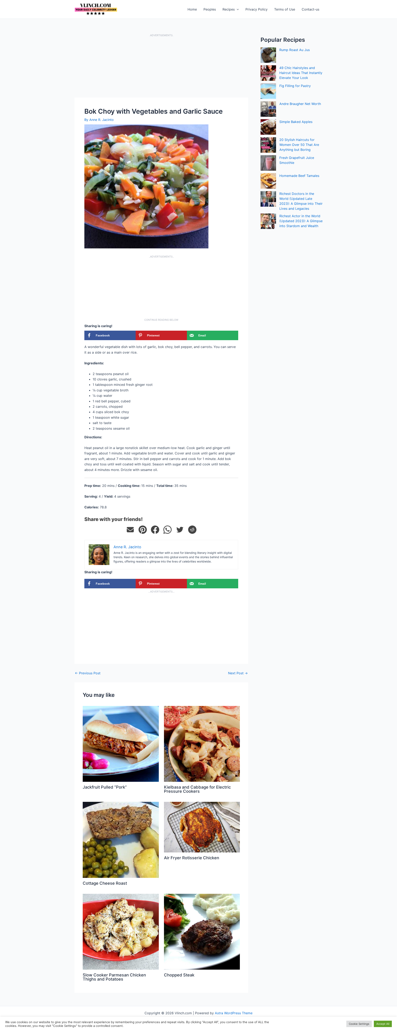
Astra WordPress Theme (233, 1013)
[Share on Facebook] (155, 530)
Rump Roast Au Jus (294, 50)
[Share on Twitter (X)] (180, 530)
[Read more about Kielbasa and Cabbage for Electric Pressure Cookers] (202, 743)
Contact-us (310, 9)
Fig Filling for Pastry (295, 86)
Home (192, 9)
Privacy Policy (256, 9)
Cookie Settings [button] (359, 1023)
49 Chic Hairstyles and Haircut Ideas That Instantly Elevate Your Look (300, 73)
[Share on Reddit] (192, 530)
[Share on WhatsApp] (167, 530)
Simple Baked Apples (295, 122)
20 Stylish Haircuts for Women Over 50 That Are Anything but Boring (299, 145)
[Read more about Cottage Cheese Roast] (121, 839)
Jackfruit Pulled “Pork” (105, 787)
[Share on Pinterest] (143, 530)
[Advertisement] (161, 67)
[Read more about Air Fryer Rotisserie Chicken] (202, 827)
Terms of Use (284, 9)
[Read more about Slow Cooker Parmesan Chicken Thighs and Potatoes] (121, 931)
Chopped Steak (179, 975)
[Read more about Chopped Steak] (202, 931)
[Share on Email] (130, 530)
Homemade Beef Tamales (299, 176)
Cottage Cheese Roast (105, 883)
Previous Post (87, 673)
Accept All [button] (382, 1023)
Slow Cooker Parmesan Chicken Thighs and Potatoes (114, 977)
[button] (237, 9)
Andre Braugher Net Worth (300, 104)
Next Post (238, 673)
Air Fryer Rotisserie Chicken (191, 857)
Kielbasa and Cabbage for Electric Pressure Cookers (197, 789)
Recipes (228, 9)
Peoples (209, 9)
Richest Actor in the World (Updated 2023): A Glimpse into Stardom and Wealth (301, 221)
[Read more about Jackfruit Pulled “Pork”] (121, 743)
